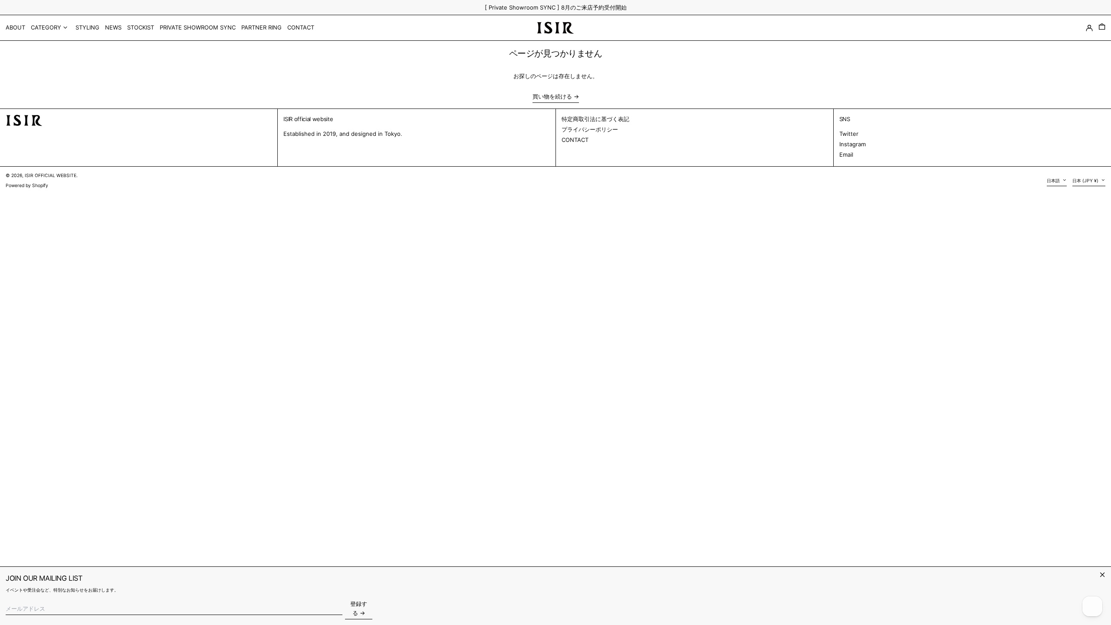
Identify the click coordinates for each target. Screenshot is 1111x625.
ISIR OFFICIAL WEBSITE (50, 175)
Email (846, 154)
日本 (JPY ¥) (1086, 181)
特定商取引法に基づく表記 (595, 118)
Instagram (852, 144)
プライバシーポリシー (590, 129)
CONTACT (575, 139)
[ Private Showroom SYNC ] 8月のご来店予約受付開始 (556, 7)
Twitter (848, 133)
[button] (1101, 27)
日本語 (1054, 181)
